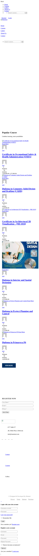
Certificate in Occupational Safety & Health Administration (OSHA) (19, 155)
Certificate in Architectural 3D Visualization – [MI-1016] (16, 222)
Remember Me (7, 518)
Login (10, 18)
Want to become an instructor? (11, 545)
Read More (5, 144)
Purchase (30, 499)
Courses (6, 6)
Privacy (13, 499)
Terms (18, 499)
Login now (15, 551)
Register (4, 18)
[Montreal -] (4, 19)
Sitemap (24, 499)
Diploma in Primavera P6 (14, 342)
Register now (16, 524)
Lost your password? (7, 515)
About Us (7, 9)
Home (6, 4)
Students (4, 168)
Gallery (6, 8)
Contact (6, 11)
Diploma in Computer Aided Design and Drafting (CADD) (18, 190)
